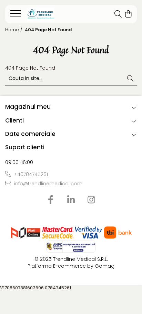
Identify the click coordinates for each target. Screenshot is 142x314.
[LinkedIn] (71, 200)
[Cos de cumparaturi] (128, 14)
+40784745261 (30, 174)
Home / (14, 30)
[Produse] (16, 15)
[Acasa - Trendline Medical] (52, 14)
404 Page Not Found (48, 30)
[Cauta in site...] (118, 14)
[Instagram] (91, 200)
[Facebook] (51, 200)
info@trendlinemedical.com (47, 183)
